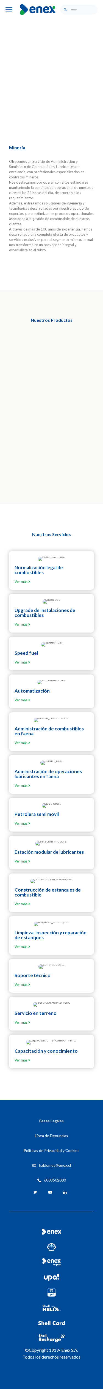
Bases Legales (51, 1120)
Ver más (21, 581)
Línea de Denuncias (51, 1135)
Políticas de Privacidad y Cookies (51, 1150)
